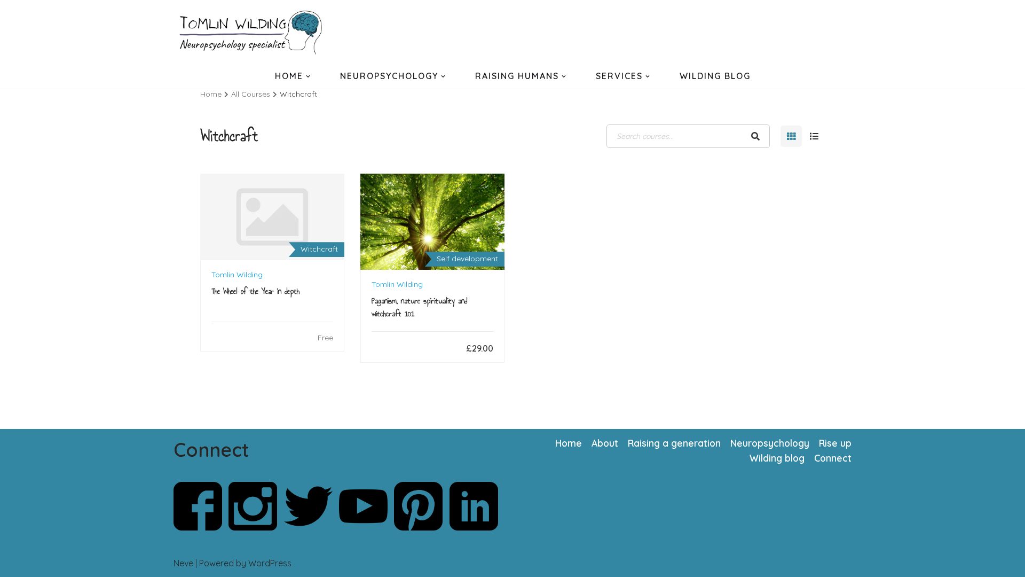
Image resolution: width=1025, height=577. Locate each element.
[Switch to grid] (791, 136)
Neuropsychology (769, 443)
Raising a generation (674, 443)
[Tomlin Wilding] (254, 32)
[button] (308, 76)
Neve (183, 563)
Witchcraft (319, 249)
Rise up (835, 443)
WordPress (269, 563)
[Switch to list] (814, 136)
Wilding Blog (715, 76)
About (605, 443)
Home (568, 443)
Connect (832, 458)
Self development (467, 258)
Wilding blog (777, 458)
